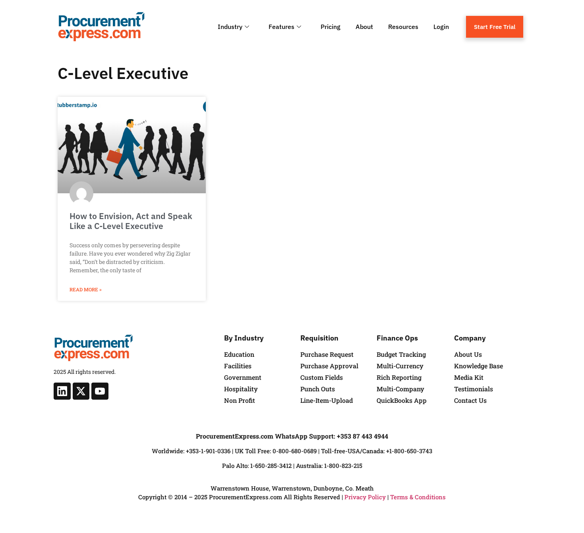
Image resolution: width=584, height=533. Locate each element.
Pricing (330, 27)
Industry (230, 27)
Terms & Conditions (418, 497)
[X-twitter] (81, 391)
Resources (403, 27)
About (364, 27)
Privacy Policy (365, 497)
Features (281, 27)
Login (441, 27)
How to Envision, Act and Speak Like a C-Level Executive (131, 220)
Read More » (86, 289)
